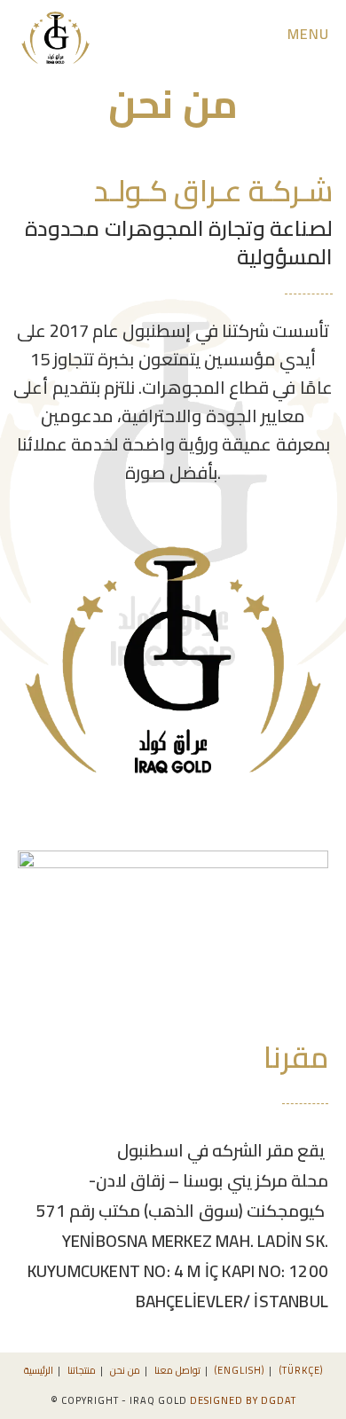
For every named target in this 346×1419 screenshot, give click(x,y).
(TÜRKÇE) (301, 1370)
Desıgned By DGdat (243, 1400)
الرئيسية (38, 1370)
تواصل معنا (177, 1370)
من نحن (125, 1370)
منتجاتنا (81, 1370)
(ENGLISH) (239, 1370)
